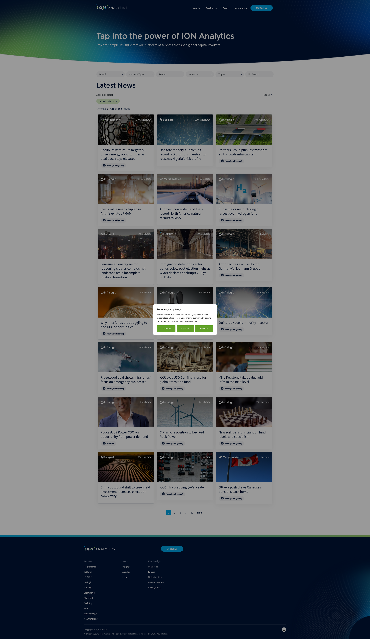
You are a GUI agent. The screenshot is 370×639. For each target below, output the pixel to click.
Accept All (204, 328)
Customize (166, 328)
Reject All (185, 328)
